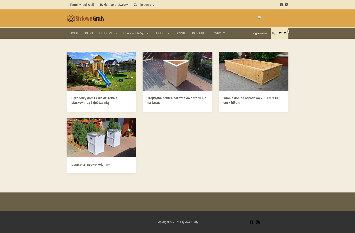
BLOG (89, 33)
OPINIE (181, 33)
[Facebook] (281, 4)
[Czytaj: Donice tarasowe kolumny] (101, 137)
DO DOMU (106, 33)
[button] (115, 33)
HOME (74, 33)
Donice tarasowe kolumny (90, 164)
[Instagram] (286, 4)
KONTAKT (199, 33)
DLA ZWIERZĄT (134, 33)
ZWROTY (218, 33)
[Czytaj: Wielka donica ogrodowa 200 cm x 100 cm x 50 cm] (253, 71)
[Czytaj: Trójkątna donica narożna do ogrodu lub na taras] (177, 71)
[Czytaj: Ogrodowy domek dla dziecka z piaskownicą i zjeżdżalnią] (101, 71)
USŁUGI (160, 33)
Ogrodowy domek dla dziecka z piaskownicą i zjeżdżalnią (94, 100)
